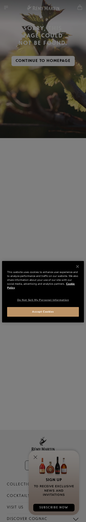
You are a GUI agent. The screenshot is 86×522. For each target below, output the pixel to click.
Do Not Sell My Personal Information (43, 300)
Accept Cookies (43, 311)
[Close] (77, 266)
